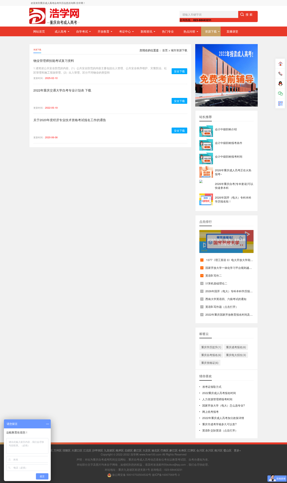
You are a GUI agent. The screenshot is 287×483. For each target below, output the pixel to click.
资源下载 (211, 31)
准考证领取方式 (211, 387)
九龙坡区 (109, 450)
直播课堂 (232, 31)
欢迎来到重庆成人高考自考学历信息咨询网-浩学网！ (58, 2)
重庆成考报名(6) (236, 347)
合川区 (200, 450)
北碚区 (129, 450)
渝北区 (156, 450)
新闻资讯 (146, 31)
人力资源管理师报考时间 (217, 399)
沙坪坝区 (97, 450)
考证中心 (125, 31)
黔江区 (173, 450)
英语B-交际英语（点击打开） (220, 430)
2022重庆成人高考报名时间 (219, 393)
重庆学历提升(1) (211, 347)
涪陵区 (66, 450)
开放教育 (103, 31)
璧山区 (227, 450)
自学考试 (82, 31)
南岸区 (120, 450)
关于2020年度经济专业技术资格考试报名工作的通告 (69, 120)
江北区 (87, 450)
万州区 (57, 450)
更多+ (237, 450)
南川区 (218, 450)
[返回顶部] (279, 430)
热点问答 (189, 31)
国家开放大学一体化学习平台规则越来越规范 (232, 268)
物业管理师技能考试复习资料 (53, 60)
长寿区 (182, 450)
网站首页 (39, 31)
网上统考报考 (210, 412)
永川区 (209, 450)
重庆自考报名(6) (211, 355)
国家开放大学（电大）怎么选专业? (223, 405)
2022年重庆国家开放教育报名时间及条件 (230, 314)
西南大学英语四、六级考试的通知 (225, 299)
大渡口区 (76, 450)
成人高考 (60, 31)
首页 (165, 50)
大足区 (147, 450)
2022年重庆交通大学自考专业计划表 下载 (62, 90)
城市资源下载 (179, 50)
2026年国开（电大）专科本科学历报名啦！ (231, 291)
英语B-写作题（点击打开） (221, 307)
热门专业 (168, 31)
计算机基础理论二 (216, 283)
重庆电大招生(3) (236, 355)
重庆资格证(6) (209, 363)
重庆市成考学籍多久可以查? (219, 424)
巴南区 (164, 450)
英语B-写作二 (213, 275)
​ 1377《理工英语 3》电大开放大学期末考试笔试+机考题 (239, 260)
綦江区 (138, 450)
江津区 (191, 450)
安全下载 (179, 71)
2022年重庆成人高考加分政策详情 (223, 418)
